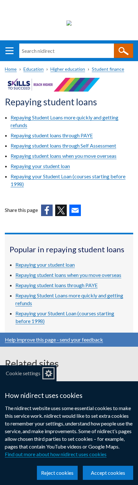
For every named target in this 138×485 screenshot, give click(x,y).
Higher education (67, 69)
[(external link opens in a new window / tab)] (47, 210)
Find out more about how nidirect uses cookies (56, 454)
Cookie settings (23, 373)
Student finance (108, 69)
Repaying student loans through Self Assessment (63, 145)
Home (11, 69)
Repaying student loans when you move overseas (63, 156)
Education (33, 69)
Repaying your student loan (40, 166)
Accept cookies (108, 473)
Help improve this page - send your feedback (54, 339)
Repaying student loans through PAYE (52, 135)
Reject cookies (57, 473)
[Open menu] (9, 51)
